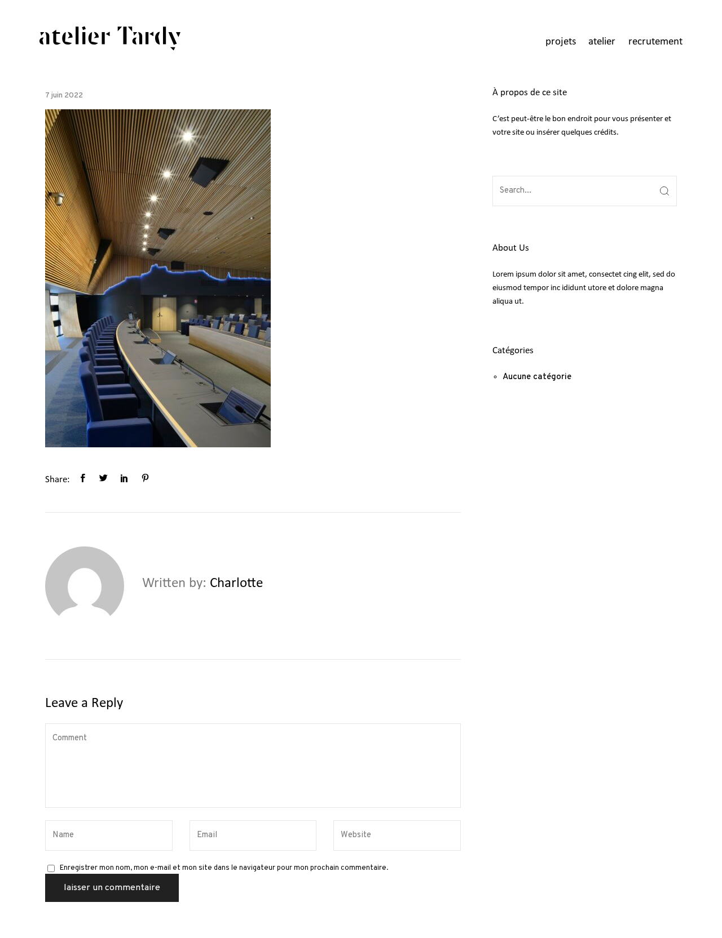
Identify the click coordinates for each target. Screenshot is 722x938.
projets (560, 42)
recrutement (655, 42)
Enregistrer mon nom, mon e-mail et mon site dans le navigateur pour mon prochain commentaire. (224, 868)
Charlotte (236, 583)
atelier (601, 42)
